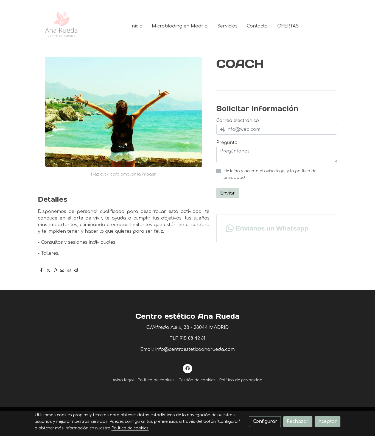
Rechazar (298, 421)
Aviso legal (123, 380)
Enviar (227, 193)
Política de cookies (156, 380)
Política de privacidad (240, 380)
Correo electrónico (237, 120)
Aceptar (327, 421)
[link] (61, 26)
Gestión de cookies (197, 380)
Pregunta (226, 142)
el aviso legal (273, 171)
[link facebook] (187, 368)
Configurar (265, 421)
